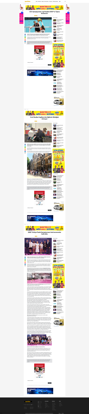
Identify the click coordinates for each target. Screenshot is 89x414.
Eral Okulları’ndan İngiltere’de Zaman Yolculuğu (59, 29)
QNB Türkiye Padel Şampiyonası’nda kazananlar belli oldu (59, 89)
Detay (60, 413)
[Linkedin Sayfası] (29, 404)
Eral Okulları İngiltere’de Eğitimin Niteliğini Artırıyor (60, 26)
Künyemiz (40, 406)
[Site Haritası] (31, 404)
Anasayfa (25, 109)
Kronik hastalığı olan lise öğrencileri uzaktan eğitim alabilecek (60, 71)
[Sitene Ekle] (32, 404)
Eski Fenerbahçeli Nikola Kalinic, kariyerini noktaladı (60, 20)
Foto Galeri (40, 401)
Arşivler (40, 405)
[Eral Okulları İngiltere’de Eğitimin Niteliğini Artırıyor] (38, 132)
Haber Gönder (31, 408)
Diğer (60, 1)
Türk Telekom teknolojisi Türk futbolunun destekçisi (60, 92)
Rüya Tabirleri (60, 405)
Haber (27, 109)
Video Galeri (40, 402)
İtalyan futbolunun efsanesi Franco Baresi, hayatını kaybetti (60, 86)
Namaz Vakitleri (54, 404)
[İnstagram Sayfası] (26, 404)
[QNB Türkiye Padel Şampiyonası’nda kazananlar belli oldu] (38, 246)
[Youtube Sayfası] (27, 404)
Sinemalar (53, 407)
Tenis (27, 224)
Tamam (63, 413)
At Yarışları (50, 1)
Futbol (36, 1)
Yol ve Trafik (53, 403)
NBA (45, 407)
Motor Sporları (46, 1)
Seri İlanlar (53, 408)
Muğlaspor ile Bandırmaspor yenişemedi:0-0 (59, 74)
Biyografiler (60, 404)
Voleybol (42, 1)
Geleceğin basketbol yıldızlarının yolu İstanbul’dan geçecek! (60, 38)
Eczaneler (53, 405)
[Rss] (30, 404)
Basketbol (39, 1)
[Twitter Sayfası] (25, 404)
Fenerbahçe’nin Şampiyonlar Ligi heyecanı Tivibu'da (59, 83)
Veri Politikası (25, 408)
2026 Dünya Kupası (55, 1)
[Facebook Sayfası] (24, 404)
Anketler (60, 403)
